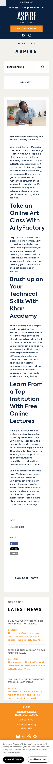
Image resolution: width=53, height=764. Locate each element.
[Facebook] (23, 35)
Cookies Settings (38, 759)
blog (16, 494)
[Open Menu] (3, 3)
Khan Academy (18, 326)
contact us (23, 505)
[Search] (43, 67)
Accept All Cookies (13, 759)
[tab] (26, 82)
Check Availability (26, 29)
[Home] (26, 17)
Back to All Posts (26, 578)
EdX (12, 441)
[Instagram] (30, 35)
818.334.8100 (26, 2)
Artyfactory (16, 237)
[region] (26, 752)
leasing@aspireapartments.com (26, 7)
